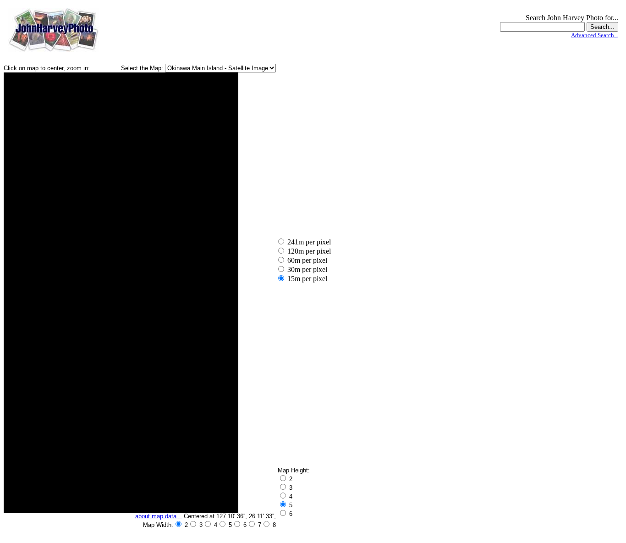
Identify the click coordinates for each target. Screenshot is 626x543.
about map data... (158, 516)
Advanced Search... (594, 35)
